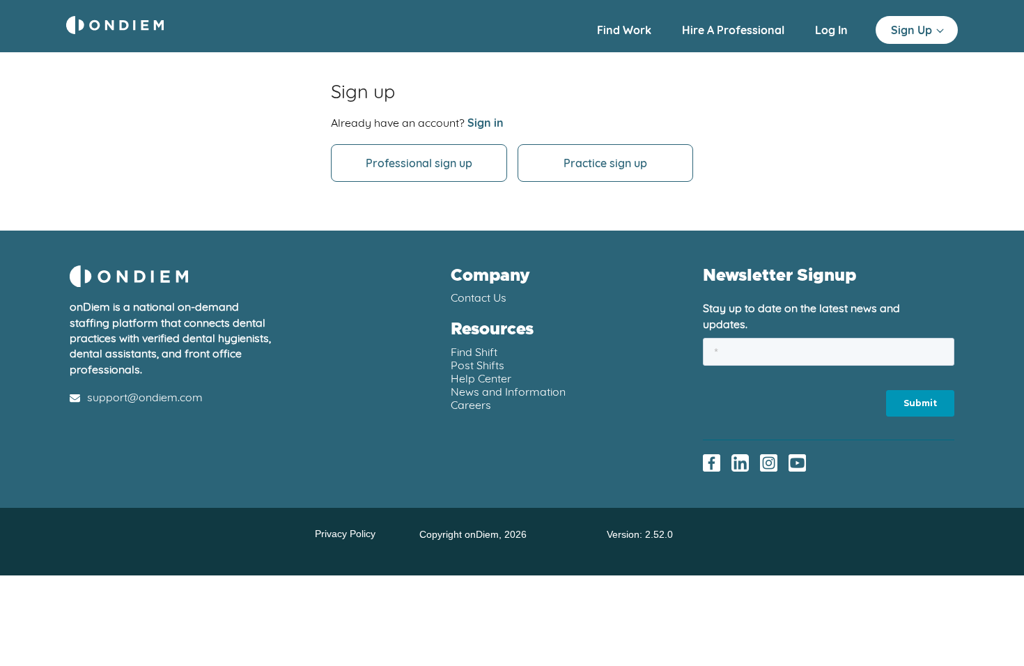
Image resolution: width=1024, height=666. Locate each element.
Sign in (485, 123)
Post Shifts (477, 365)
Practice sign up (605, 163)
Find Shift (474, 351)
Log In (831, 30)
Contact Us (478, 297)
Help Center (481, 378)
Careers (471, 404)
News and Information (508, 391)
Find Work (625, 30)
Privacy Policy (345, 534)
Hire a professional (734, 30)
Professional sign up (419, 163)
